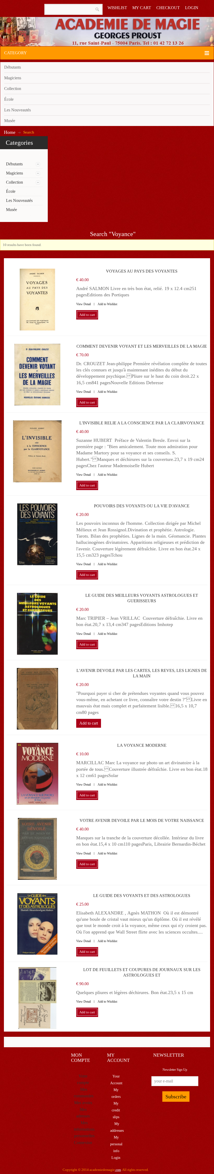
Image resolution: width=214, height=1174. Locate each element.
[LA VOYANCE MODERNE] (37, 774)
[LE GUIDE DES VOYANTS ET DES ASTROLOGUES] (37, 924)
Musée (9, 120)
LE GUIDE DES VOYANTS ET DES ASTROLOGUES (141, 895)
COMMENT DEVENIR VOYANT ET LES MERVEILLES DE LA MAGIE (141, 346)
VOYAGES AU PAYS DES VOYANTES (141, 271)
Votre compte (83, 1079)
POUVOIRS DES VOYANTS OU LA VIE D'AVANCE (141, 506)
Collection (12, 88)
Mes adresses (83, 1112)
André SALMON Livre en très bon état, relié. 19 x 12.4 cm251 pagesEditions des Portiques (136, 291)
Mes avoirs (83, 1102)
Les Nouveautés (17, 110)
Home (9, 132)
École (9, 99)
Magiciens (12, 78)
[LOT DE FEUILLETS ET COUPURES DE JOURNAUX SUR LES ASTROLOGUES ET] (37, 998)
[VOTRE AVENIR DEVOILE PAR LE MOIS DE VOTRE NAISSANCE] (37, 849)
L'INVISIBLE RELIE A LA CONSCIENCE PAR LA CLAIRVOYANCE (141, 423)
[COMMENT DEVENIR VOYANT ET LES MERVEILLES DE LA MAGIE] (37, 375)
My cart (141, 7)
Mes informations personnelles (84, 1129)
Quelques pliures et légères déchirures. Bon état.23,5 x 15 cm (134, 992)
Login (191, 7)
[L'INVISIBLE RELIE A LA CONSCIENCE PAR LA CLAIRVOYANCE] (37, 451)
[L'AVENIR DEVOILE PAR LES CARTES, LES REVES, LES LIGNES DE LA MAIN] (37, 699)
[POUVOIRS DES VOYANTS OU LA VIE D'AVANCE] (37, 534)
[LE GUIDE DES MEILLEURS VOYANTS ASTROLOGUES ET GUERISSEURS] (37, 624)
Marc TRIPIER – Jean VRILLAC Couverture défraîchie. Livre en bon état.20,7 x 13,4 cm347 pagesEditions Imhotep (139, 621)
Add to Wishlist (107, 304)
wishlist (117, 7)
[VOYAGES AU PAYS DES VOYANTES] (37, 299)
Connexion (83, 1142)
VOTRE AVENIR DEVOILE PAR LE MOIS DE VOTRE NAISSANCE (142, 820)
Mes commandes (83, 1092)
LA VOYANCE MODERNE (142, 745)
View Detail (83, 304)
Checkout (168, 7)
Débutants (12, 67)
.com (118, 1170)
